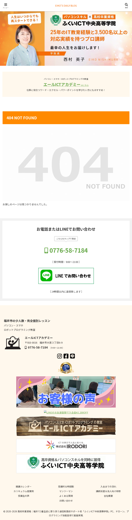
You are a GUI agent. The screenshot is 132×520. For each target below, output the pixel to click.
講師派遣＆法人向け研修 (108, 491)
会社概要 (108, 495)
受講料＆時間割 (66, 486)
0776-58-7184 (68, 250)
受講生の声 (23, 495)
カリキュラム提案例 (24, 491)
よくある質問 (66, 495)
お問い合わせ (66, 500)
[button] (122, 438)
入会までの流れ (108, 486)
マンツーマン (66, 491)
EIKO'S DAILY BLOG (66, 5)
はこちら (84, 85)
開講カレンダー (24, 486)
